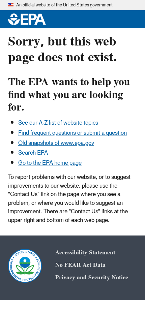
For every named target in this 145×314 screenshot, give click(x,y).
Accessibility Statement (85, 252)
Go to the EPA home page (50, 163)
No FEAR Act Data (80, 265)
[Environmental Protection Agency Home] (27, 19)
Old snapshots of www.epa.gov (56, 143)
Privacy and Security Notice (91, 277)
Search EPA (33, 153)
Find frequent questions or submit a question (72, 133)
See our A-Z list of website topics (58, 123)
